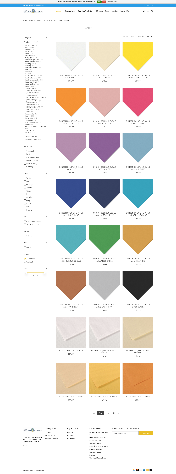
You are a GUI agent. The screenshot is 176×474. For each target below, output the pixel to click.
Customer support (95, 452)
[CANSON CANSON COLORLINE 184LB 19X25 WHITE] (71, 57)
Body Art (28, 49)
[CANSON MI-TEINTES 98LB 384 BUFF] (138, 378)
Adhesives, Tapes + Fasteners (35, 126)
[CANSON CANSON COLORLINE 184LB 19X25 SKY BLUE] (138, 148)
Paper (39, 20)
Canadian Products (32, 139)
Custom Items (70, 11)
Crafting (29, 166)
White (28, 178)
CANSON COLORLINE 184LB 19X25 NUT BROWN (71, 306)
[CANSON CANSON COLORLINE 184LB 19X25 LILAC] (71, 148)
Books (27, 53)
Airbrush (28, 47)
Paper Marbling (30, 82)
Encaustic (28, 132)
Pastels (27, 116)
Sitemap (92, 455)
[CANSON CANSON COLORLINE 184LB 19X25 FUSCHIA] (138, 103)
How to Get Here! (95, 440)
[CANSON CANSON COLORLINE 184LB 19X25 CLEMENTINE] (71, 103)
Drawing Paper (30, 89)
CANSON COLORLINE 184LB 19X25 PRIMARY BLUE (138, 214)
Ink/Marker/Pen (32, 157)
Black (28, 203)
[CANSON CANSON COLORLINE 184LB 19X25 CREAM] (104, 57)
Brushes (28, 55)
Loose (28, 247)
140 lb (29, 236)
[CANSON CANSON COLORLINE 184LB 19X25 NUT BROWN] (71, 286)
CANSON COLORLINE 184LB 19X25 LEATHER (138, 260)
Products (32, 20)
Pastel (28, 154)
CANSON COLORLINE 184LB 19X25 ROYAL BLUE (71, 214)
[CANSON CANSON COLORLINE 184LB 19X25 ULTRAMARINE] (104, 194)
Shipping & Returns (95, 449)
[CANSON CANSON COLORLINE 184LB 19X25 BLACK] (138, 286)
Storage (28, 124)
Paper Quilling (30, 84)
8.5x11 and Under (33, 221)
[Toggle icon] (143, 11)
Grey (28, 200)
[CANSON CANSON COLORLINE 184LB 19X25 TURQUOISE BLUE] (71, 240)
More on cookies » (112, 1)
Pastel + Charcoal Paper (33, 106)
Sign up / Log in (148, 5)
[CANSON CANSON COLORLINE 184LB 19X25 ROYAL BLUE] (71, 194)
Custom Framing (95, 443)
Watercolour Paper (31, 90)
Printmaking (29, 118)
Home (25, 20)
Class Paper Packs (31, 109)
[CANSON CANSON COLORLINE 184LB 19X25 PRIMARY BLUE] (138, 194)
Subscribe (146, 433)
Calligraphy (29, 57)
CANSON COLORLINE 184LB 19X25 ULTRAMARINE (104, 214)
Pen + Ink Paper (30, 102)
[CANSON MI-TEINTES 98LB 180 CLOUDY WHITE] (104, 332)
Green (28, 191)
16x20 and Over (33, 224)
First (100, 413)
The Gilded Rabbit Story (97, 458)
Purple (29, 197)
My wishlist (71, 438)
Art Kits (27, 51)
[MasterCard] (137, 470)
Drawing (28, 64)
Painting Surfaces (31, 78)
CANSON (30, 262)
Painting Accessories (32, 80)
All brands (30, 258)
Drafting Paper (30, 99)
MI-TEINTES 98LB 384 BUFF (138, 396)
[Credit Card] (134, 470)
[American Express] (144, 470)
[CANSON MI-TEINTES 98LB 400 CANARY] (104, 378)
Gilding (27, 72)
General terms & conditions (98, 446)
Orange (29, 184)
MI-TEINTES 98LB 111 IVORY (71, 396)
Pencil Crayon (32, 160)
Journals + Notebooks (32, 101)
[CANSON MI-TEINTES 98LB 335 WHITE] (71, 332)
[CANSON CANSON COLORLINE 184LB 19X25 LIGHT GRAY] (104, 286)
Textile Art (29, 120)
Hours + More (125, 11)
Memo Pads (29, 111)
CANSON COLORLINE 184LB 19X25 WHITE (71, 76)
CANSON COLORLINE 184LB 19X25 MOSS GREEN (104, 260)
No (104, 1)
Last (108, 413)
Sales (107, 11)
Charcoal (30, 151)
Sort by (133, 37)
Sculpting (28, 130)
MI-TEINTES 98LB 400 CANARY (104, 396)
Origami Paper (30, 96)
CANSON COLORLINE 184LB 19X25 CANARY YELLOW (138, 76)
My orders (70, 435)
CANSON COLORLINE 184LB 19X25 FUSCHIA (138, 122)
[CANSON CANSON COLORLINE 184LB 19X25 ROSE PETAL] (104, 103)
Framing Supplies (31, 122)
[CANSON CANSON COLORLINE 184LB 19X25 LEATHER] (138, 240)
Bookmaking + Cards (32, 59)
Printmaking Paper (31, 94)
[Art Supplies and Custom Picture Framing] (33, 11)
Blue (28, 194)
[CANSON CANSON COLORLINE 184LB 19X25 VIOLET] (104, 148)
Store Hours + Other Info (98, 437)
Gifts (27, 70)
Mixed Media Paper (32, 108)
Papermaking (29, 114)
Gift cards (99, 11)
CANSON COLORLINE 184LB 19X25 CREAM (104, 76)
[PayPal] (147, 470)
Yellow (29, 187)
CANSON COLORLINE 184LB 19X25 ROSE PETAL (104, 122)
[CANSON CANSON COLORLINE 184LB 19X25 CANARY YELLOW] (138, 57)
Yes (99, 1)
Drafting (28, 66)
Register (70, 432)
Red (27, 181)
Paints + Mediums (31, 76)
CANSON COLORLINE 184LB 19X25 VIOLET (104, 168)
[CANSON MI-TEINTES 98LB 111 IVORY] (71, 378)
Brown (29, 210)
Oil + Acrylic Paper (31, 92)
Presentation (29, 45)
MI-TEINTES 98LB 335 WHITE (70, 350)
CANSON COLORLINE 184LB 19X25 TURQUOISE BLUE (71, 260)
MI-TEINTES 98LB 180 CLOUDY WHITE (104, 351)
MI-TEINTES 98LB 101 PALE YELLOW (138, 351)
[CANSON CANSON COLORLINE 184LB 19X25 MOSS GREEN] (104, 240)
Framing (115, 11)
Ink (26, 74)
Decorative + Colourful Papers (53, 20)
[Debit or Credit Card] (151, 470)
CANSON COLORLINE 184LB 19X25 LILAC (71, 168)
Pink (28, 206)
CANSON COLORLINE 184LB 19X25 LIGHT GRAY (104, 306)
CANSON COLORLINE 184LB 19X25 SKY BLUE (138, 168)
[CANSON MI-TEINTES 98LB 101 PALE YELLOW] (138, 332)
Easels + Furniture (31, 68)
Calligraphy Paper (31, 104)
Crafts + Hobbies (31, 61)
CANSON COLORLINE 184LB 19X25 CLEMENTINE (71, 122)
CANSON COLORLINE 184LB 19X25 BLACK (138, 306)
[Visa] (140, 470)
